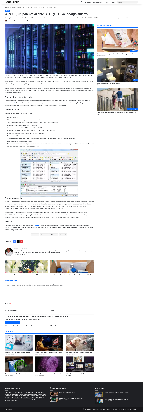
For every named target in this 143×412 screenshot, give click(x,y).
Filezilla (13, 103)
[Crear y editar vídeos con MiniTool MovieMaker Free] (80, 343)
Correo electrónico (11, 310)
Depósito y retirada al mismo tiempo (108, 83)
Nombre (8, 304)
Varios (113, 2)
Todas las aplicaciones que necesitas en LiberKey (17, 352)
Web (52, 310)
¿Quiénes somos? (112, 409)
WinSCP (37, 225)
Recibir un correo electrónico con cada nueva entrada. (23, 319)
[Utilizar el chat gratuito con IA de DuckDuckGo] (54, 399)
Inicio (7, 7)
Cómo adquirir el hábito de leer (67, 392)
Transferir (63, 235)
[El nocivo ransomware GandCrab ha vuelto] (19, 364)
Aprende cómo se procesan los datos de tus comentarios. (48, 326)
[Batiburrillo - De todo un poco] (12, 2)
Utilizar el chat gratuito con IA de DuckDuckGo (71, 398)
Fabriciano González (11, 20)
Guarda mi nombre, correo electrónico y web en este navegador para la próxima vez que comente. (37, 316)
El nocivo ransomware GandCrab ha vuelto (15, 373)
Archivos (35, 235)
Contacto (135, 409)
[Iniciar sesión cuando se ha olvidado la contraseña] (49, 364)
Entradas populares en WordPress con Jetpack (116, 392)
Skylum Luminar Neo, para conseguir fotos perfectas (48, 352)
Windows (19, 7)
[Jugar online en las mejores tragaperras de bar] (99, 401)
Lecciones (88, 2)
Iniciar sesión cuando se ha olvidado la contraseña (48, 373)
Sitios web (54, 235)
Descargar (44, 235)
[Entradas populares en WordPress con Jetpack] (99, 394)
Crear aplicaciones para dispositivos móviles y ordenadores (116, 54)
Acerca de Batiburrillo (99, 409)
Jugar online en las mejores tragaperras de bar (116, 399)
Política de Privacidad (125, 409)
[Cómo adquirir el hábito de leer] (54, 394)
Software (106, 2)
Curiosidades (97, 2)
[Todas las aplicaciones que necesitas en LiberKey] (19, 343)
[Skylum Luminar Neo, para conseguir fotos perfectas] (49, 343)
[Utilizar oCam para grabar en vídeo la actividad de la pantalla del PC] (80, 364)
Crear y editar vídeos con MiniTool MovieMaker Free (79, 352)
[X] (19, 255)
